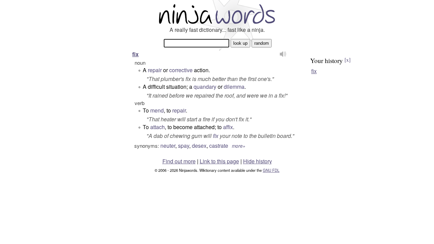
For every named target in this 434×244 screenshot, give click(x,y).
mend (157, 110)
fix (135, 54)
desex (199, 145)
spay (183, 145)
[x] (347, 59)
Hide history (257, 161)
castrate (218, 145)
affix (228, 127)
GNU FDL (271, 170)
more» (238, 146)
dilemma (234, 86)
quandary (205, 86)
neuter (167, 145)
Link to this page (219, 161)
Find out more (179, 161)
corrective (181, 70)
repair (155, 70)
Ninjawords (217, 13)
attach (157, 127)
